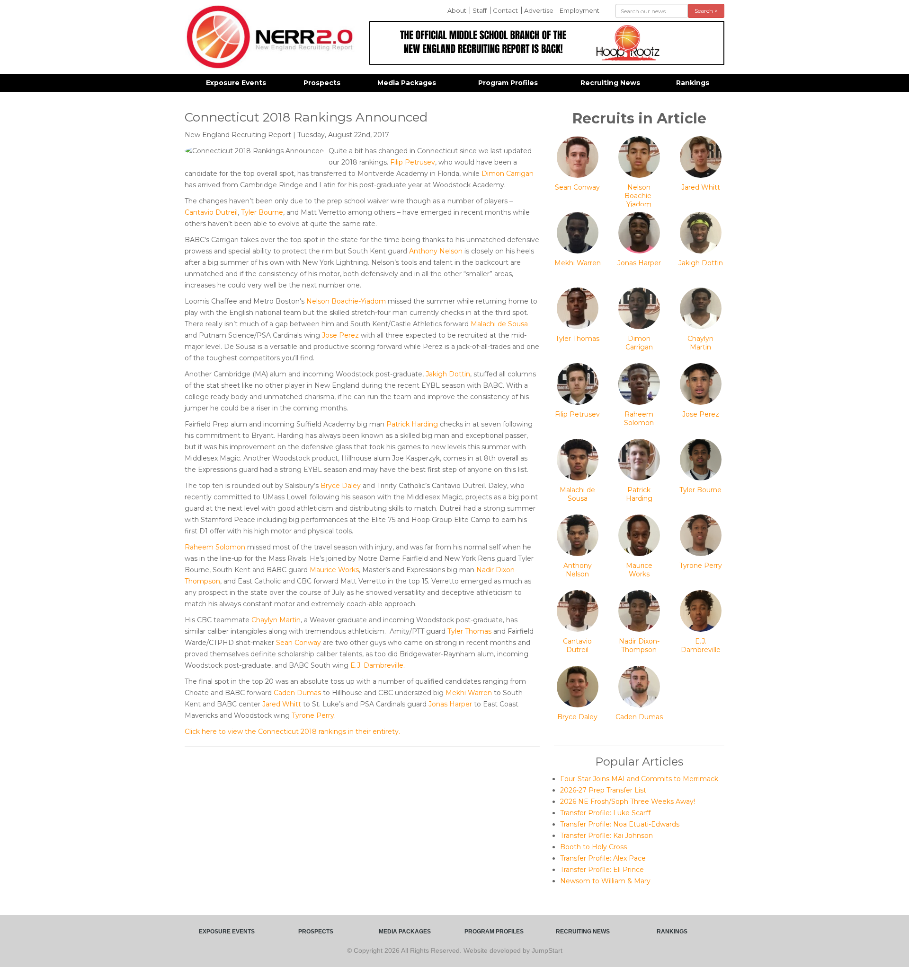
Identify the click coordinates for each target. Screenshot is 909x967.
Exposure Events (236, 82)
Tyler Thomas (469, 631)
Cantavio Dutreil (211, 212)
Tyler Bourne (262, 212)
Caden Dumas (297, 692)
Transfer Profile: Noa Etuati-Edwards (619, 824)
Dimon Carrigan (507, 173)
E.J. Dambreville (376, 665)
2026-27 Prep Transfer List (603, 790)
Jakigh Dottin (448, 374)
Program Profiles (508, 82)
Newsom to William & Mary (605, 881)
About (456, 10)
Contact (505, 10)
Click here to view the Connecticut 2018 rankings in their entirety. (292, 731)
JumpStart (547, 950)
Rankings (692, 82)
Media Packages (406, 82)
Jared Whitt (281, 704)
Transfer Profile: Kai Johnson (606, 835)
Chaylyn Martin (276, 620)
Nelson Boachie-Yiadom (346, 301)
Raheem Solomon (215, 547)
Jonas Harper (450, 704)
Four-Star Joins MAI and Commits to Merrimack (639, 779)
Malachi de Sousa (499, 324)
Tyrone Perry (313, 715)
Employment (579, 10)
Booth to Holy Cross (593, 847)
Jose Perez (340, 335)
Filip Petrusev (412, 162)
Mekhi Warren (469, 692)
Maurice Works (334, 570)
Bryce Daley (341, 485)
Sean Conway (298, 642)
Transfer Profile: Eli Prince (602, 869)
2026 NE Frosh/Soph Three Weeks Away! (627, 801)
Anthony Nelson (436, 251)
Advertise (538, 10)
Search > (706, 10)
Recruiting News (610, 82)
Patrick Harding (412, 424)
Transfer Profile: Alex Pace (603, 858)
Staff (479, 10)
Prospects (321, 82)
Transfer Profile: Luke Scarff (605, 813)
